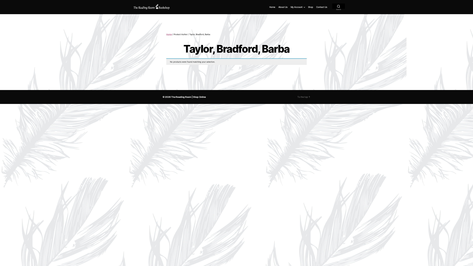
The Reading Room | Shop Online (188, 97)
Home (272, 7)
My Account (297, 7)
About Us (283, 7)
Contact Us (321, 7)
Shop (310, 7)
